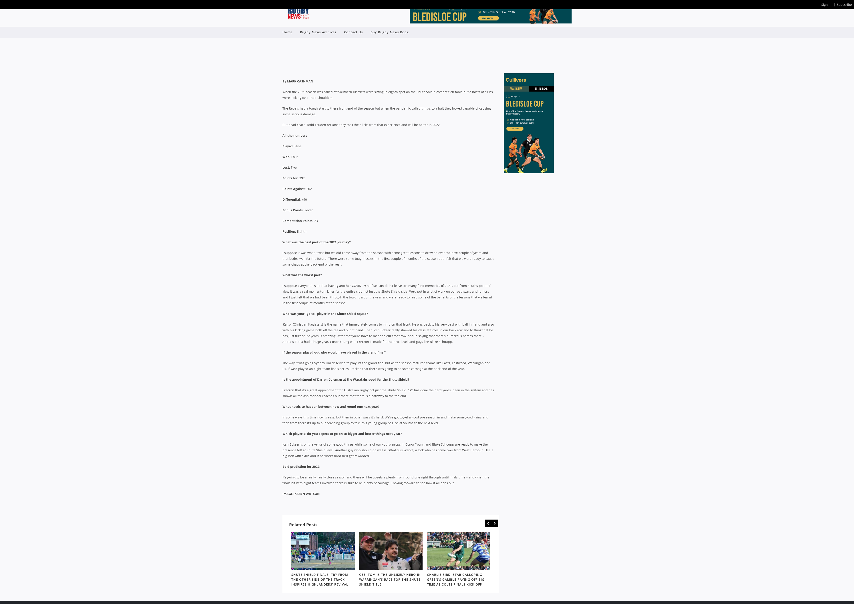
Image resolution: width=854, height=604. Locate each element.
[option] (323, 560)
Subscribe (844, 4)
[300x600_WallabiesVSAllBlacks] (529, 172)
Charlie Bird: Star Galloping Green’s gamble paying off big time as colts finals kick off (455, 579)
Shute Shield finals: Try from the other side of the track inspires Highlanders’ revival (319, 579)
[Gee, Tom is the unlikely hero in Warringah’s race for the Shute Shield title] (391, 551)
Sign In (826, 4)
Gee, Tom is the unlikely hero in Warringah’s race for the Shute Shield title (390, 579)
